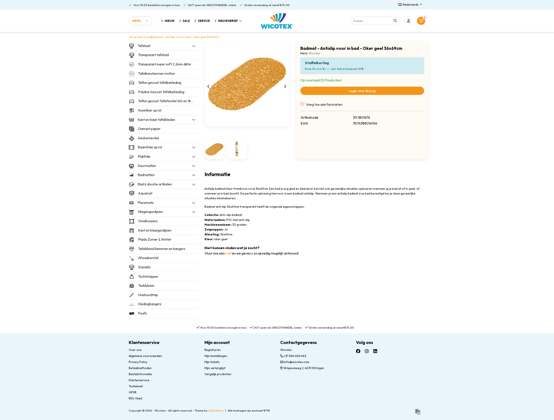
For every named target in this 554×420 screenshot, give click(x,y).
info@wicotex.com (296, 362)
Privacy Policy (138, 362)
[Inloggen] (408, 21)
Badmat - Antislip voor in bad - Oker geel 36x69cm (186, 37)
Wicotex (314, 53)
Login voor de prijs (362, 91)
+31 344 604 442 (294, 356)
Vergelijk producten (218, 374)
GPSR (132, 392)
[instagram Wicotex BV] (367, 351)
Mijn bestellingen (216, 356)
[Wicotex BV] (277, 21)
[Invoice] (418, 413)
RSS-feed (135, 398)
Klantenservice (139, 380)
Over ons (135, 350)
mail (228, 253)
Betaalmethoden (140, 368)
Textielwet (136, 386)
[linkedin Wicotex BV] (375, 351)
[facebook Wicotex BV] (358, 351)
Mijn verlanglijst (215, 368)
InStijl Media (216, 410)
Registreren (213, 350)
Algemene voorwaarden (145, 356)
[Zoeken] (395, 21)
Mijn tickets (212, 362)
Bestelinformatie (140, 374)
